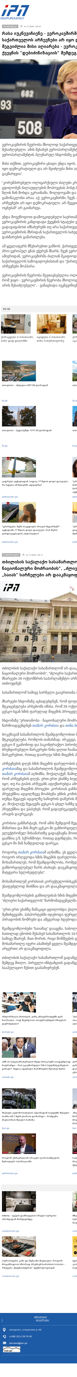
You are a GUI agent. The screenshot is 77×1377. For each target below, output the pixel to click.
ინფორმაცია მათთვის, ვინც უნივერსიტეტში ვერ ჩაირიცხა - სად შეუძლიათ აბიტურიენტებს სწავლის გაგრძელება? (34, 1020)
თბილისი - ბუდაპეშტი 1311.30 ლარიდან (27, 430)
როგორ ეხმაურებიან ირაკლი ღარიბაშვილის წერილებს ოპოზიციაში (30, 1159)
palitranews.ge (10, 1173)
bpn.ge (5, 1128)
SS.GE (6, 309)
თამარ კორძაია (45, 726)
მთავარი (40, 1317)
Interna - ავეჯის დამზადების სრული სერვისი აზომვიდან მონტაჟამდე (29, 1217)
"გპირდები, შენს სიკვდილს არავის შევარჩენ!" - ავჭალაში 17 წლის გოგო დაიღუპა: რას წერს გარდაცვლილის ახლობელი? (31, 530)
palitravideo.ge (10, 496)
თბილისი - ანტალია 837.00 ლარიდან (25, 385)
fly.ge (5, 400)
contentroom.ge (10, 1231)
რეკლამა (42, 1320)
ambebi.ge (8, 1032)
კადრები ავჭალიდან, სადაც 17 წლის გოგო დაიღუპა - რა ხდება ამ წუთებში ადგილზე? (35, 483)
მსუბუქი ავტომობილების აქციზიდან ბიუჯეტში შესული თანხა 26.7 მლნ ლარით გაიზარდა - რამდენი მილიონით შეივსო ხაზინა (35, 1116)
